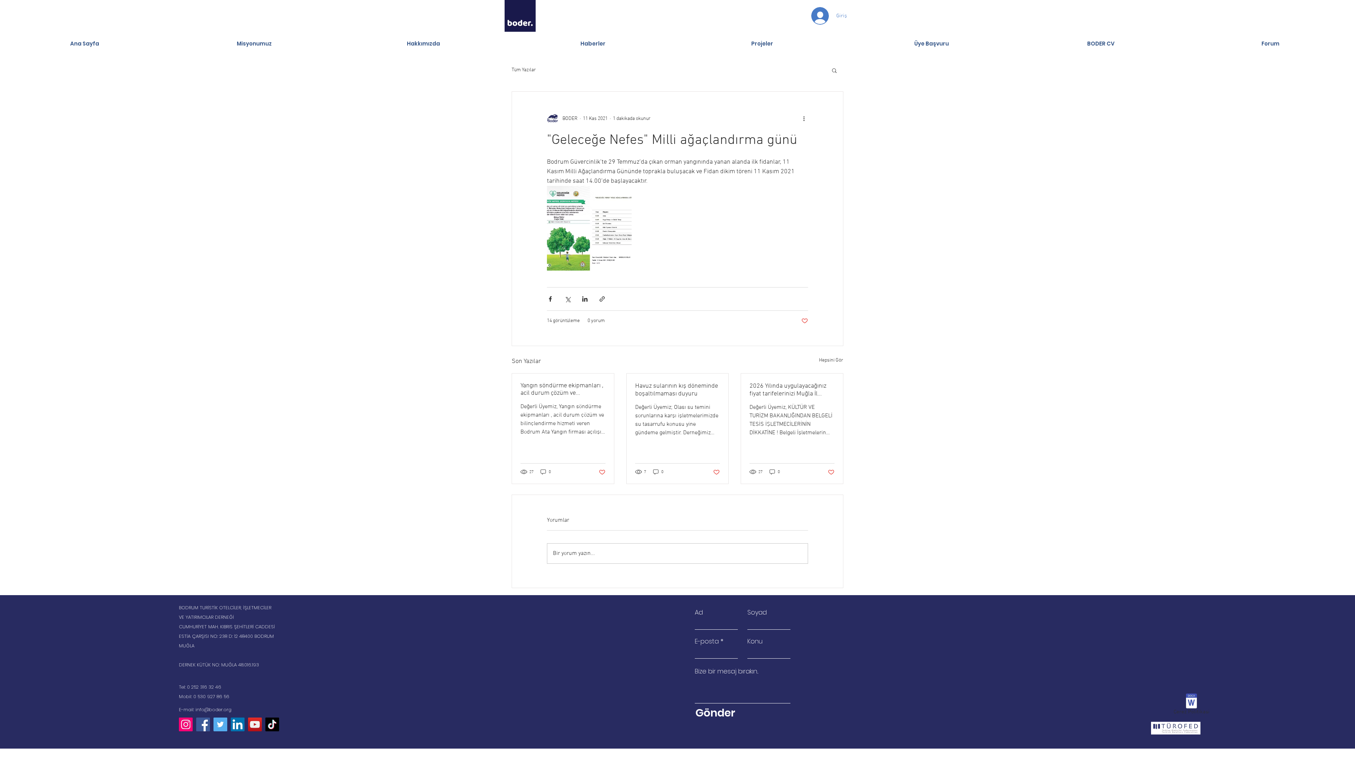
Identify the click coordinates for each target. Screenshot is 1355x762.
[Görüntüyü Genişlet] (589, 228)
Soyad (757, 612)
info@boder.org (213, 709)
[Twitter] (220, 724)
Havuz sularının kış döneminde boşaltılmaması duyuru (676, 390)
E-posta (707, 641)
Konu (755, 641)
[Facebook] (203, 724)
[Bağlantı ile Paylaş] (602, 299)
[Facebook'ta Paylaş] (550, 299)
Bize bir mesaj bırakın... (726, 671)
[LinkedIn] (238, 724)
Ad (699, 612)
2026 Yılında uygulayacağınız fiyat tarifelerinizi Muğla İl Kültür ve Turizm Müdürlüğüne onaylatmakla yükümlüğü (790, 390)
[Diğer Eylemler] (804, 118)
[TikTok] (272, 724)
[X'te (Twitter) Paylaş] (567, 299)
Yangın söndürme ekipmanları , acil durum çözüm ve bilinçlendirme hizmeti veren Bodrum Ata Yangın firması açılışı (561, 389)
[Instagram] (186, 724)
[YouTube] (255, 724)
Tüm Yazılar (524, 70)
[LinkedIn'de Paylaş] (585, 299)
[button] (834, 70)
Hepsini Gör (831, 360)
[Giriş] (813, 16)
